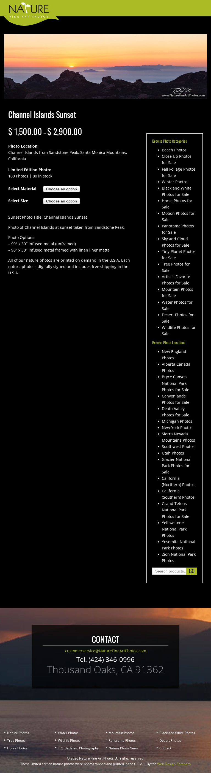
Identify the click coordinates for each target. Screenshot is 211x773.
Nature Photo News (123, 748)
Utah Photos (173, 453)
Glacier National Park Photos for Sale (176, 466)
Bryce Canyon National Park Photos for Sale (175, 383)
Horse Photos (17, 748)
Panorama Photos (122, 740)
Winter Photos (175, 181)
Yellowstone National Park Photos (174, 529)
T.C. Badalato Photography (78, 748)
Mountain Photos (121, 732)
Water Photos (68, 732)
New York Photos (177, 427)
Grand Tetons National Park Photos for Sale (175, 510)
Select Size (18, 200)
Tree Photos (16, 740)
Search (191, 571)
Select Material (22, 188)
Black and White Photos (177, 732)
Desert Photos (170, 740)
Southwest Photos (178, 446)
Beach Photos (174, 150)
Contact (165, 748)
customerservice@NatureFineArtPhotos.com (105, 650)
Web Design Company (174, 763)
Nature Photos (18, 732)
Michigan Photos (177, 421)
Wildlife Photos (69, 740)
